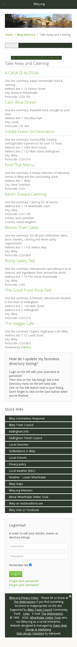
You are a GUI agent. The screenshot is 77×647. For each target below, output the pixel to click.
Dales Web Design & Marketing (46, 627)
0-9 (60, 58)
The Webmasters (25, 602)
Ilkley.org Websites (21, 490)
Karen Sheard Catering (25, 194)
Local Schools (18, 457)
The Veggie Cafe (19, 323)
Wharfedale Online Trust (45, 617)
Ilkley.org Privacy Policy (23, 598)
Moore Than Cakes (22, 227)
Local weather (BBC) (22, 471)
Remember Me (18, 565)
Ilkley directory (26, 34)
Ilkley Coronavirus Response (27, 418)
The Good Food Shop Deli (28, 290)
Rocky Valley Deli (20, 260)
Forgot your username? (24, 585)
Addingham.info (19, 431)
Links (26, 613)
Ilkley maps (16, 484)
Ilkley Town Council (21, 425)
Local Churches (18, 444)
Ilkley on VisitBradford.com (26, 503)
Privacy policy (17, 464)
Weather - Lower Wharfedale (27, 477)
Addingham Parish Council (25, 438)
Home (9, 34)
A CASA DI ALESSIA (22, 73)
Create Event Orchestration (30, 131)
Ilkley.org (39, 4)
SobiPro (26, 347)
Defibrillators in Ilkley (22, 451)
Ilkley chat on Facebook (24, 510)
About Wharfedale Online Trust (28, 497)
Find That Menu (19, 164)
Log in (16, 574)
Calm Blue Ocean (20, 102)
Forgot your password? (24, 581)
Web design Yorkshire (30, 633)
